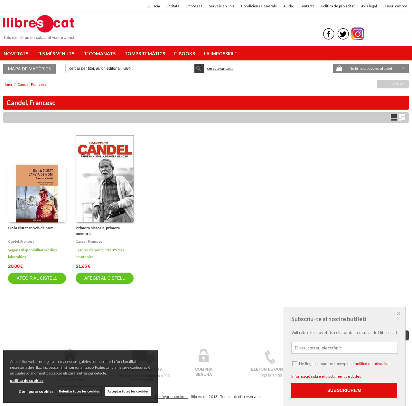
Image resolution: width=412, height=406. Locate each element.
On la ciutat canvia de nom (30, 227)
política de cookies (26, 380)
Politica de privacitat (338, 6)
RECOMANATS (100, 53)
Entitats (172, 6)
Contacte (307, 6)
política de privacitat (372, 364)
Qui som (153, 6)
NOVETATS (17, 53)
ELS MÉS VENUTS (56, 53)
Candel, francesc (21, 241)
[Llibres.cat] (38, 35)
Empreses (194, 6)
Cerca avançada (220, 68)
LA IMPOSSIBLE (220, 53)
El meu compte (395, 6)
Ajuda (288, 6)
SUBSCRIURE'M (344, 390)
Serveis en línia (222, 6)
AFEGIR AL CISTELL (37, 278)
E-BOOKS (185, 53)
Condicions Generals (259, 6)
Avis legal (369, 6)
